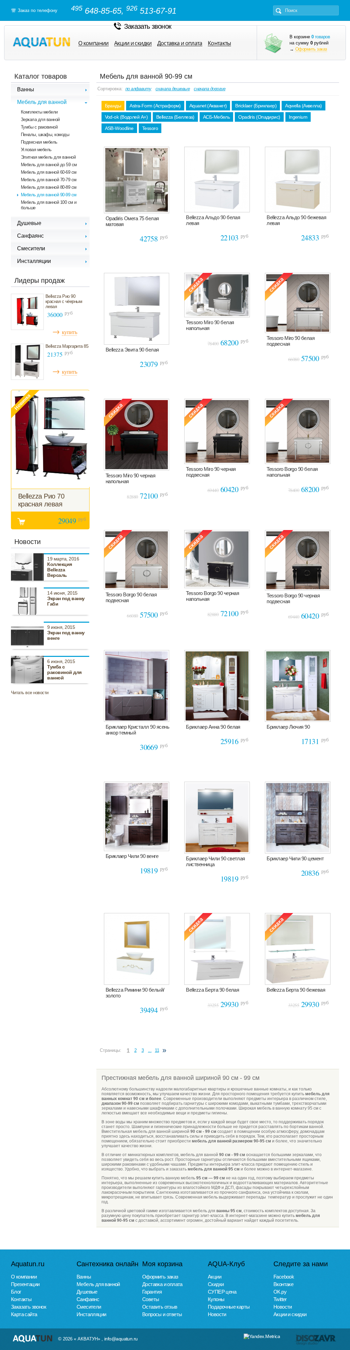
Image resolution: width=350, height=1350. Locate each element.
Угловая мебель (36, 149)
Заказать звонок (147, 26)
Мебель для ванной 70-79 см (48, 179)
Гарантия (152, 1292)
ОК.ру (279, 1292)
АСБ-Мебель (216, 117)
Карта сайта (24, 1314)
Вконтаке (283, 1284)
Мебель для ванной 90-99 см (48, 194)
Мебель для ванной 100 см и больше (48, 205)
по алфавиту (138, 88)
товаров (320, 36)
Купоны (216, 1299)
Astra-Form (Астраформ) (155, 105)
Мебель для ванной (98, 1284)
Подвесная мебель (39, 142)
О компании (93, 43)
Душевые (87, 1292)
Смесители (89, 1307)
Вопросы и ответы (162, 1314)
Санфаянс (88, 1299)
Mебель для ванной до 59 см (49, 164)
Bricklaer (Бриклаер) (256, 105)
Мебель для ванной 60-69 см (48, 172)
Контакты (219, 43)
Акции (214, 1277)
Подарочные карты (229, 1307)
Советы (150, 1299)
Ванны (84, 1277)
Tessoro (150, 128)
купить (69, 331)
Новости (217, 1314)
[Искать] (278, 10)
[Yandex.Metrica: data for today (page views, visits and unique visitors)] (262, 1336)
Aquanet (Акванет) (208, 105)
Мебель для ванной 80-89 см (48, 187)
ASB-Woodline (119, 128)
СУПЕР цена (222, 1292)
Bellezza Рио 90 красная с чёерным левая (63, 301)
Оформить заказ (311, 49)
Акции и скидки (133, 43)
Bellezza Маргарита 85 (66, 346)
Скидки (216, 1284)
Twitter (280, 1299)
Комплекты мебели (39, 112)
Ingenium (298, 117)
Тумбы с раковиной (39, 127)
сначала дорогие (209, 88)
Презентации (25, 1284)
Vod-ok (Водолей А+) (126, 117)
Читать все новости (30, 692)
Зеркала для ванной (40, 119)
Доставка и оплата (179, 43)
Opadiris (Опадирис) (259, 117)
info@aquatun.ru (121, 1338)
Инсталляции (91, 1314)
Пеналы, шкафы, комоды (45, 134)
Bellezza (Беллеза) (175, 117)
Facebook (283, 1277)
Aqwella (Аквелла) (303, 105)
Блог (16, 1292)
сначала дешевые (173, 88)
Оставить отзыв (159, 1307)
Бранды (113, 105)
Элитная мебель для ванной (48, 157)
